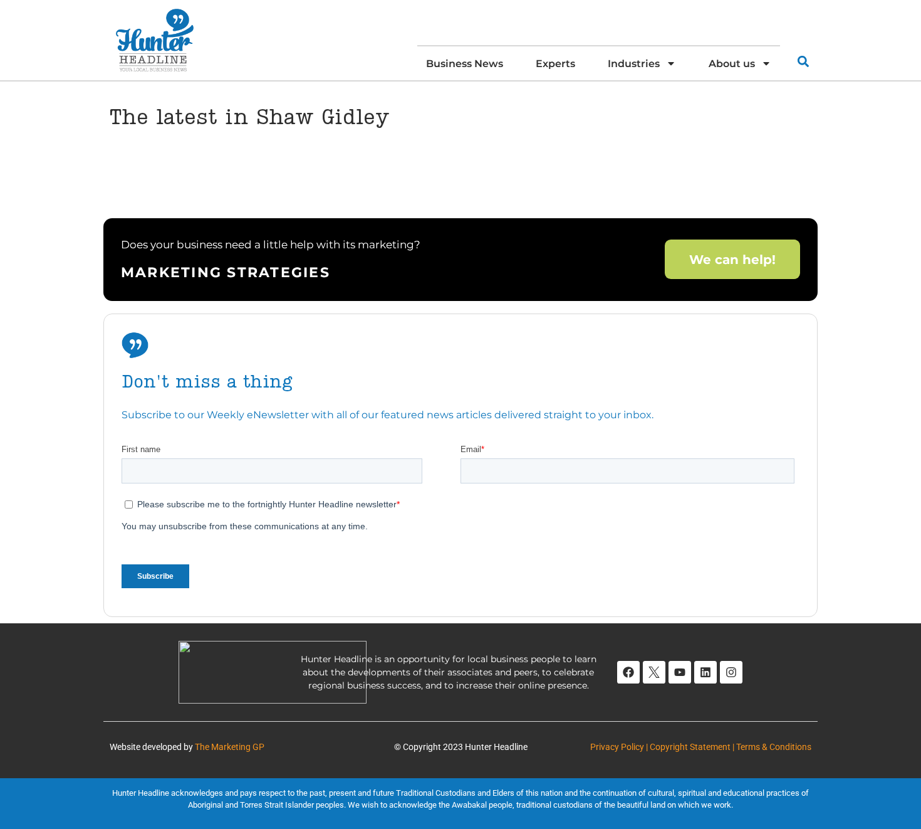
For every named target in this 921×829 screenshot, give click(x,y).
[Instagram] (731, 672)
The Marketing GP (229, 747)
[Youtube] (680, 672)
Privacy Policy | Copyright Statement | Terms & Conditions (700, 747)
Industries (634, 63)
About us (732, 63)
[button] (803, 61)
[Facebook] (628, 672)
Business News (464, 63)
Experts (555, 63)
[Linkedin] (705, 672)
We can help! (732, 259)
